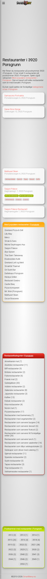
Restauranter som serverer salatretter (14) (23, 443)
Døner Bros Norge (12, 109)
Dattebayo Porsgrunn (14, 273)
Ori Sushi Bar (10, 270)
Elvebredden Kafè (12, 259)
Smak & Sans (10, 241)
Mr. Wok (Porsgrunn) (13, 291)
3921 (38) (35, 545)
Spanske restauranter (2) (15, 457)
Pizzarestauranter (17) (14, 412)
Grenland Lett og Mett (14, 262)
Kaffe (38, 179)
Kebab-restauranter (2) (15, 401)
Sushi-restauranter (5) (14, 461)
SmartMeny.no (29, 576)
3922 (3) (12, 549)
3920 (23, 98)
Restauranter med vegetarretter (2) (20, 419)
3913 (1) (24, 535)
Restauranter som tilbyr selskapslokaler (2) (23, 446)
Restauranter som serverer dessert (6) (21, 426)
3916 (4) (24, 540)
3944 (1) (12, 559)
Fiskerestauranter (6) (14, 376)
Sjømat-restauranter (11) (15, 453)
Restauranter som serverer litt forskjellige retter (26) (23, 434)
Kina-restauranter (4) (14, 404)
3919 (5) (11, 545)
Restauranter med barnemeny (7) (19, 415)
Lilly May (8, 234)
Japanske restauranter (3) (16, 394)
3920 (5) (23, 545)
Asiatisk (25, 199)
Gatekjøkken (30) (12, 383)
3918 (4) (36, 540)
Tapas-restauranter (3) (14, 464)
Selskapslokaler (10, 179)
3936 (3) (12, 554)
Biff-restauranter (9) (13, 368)
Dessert (32, 179)
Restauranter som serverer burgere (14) (22, 422)
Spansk (19, 179)
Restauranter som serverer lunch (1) (20, 439)
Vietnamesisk (9, 199)
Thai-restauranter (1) (13, 468)
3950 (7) (24, 564)
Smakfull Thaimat (12, 266)
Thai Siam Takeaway (14, 255)
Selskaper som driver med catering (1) (21, 450)
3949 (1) (35, 559)
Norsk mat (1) (11, 408)
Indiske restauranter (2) (15, 386)
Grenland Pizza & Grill (14, 230)
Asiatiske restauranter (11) (16, 365)
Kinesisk (18, 199)
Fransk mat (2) (11, 379)
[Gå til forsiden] (24, 3)
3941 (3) (35, 554)
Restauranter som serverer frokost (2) (21, 430)
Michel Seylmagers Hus (15, 244)
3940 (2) (24, 554)
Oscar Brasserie (12, 298)
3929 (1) (24, 549)
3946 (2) (24, 559)
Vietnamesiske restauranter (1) (18, 471)
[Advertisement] (23, 31)
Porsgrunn (30, 98)
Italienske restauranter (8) (16, 390)
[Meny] (3, 3)
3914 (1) (35, 535)
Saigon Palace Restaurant (16, 209)
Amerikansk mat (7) (13, 361)
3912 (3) (12, 535)
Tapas (26, 179)
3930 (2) (35, 549)
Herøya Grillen (11, 277)
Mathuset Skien (11, 171)
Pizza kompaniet (12, 288)
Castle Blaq (10, 284)
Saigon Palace (11, 189)
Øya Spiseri (10, 252)
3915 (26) (12, 540)
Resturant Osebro (12, 280)
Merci (7, 237)
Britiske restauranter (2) (15, 372)
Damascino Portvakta (14, 95)
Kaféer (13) (10, 397)
